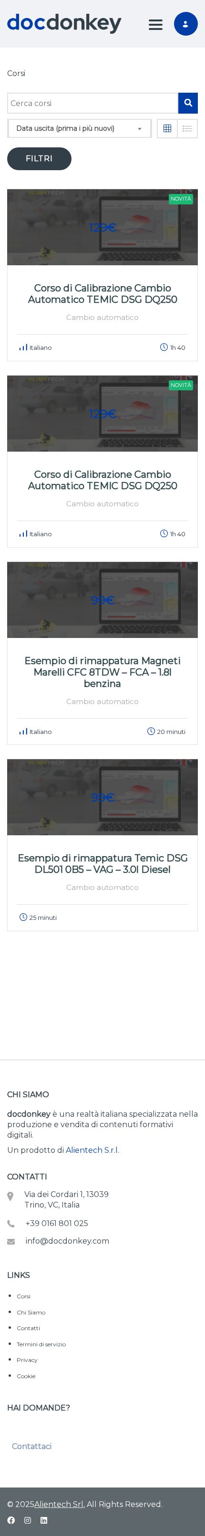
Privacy (27, 1359)
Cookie (26, 1376)
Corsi (24, 1296)
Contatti (28, 1328)
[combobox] (79, 128)
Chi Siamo (31, 1312)
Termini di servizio (41, 1344)
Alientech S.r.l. (92, 1150)
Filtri (39, 158)
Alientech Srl (58, 1504)
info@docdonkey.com (67, 1241)
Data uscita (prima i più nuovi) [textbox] (65, 128)
